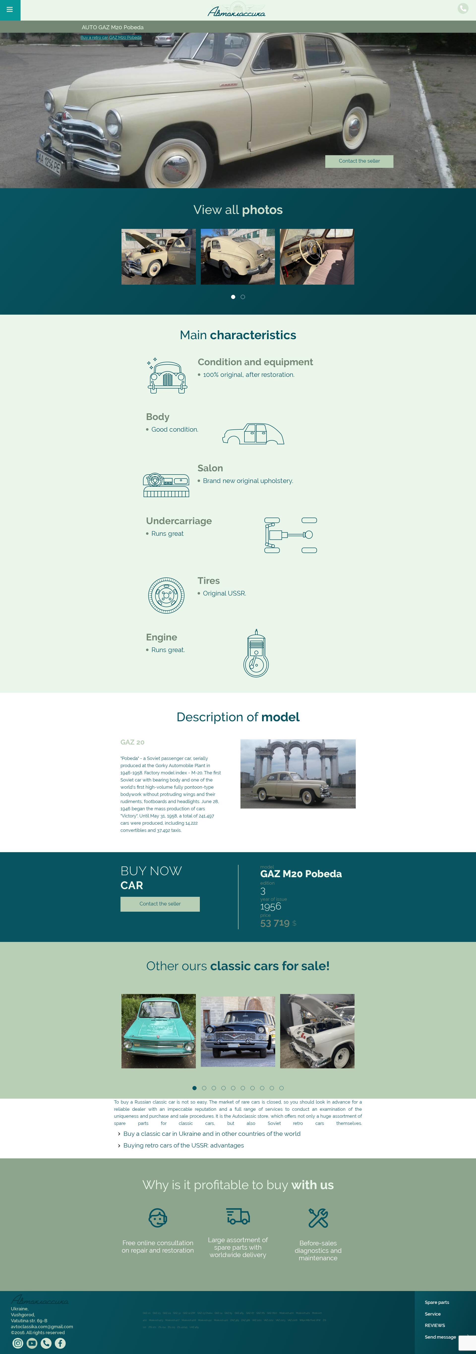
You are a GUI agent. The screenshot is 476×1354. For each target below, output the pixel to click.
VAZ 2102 (268, 1320)
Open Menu (10, 10)
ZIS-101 (152, 1327)
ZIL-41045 (182, 1327)
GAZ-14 (218, 1313)
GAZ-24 (167, 1313)
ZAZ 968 (245, 1320)
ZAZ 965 (234, 1320)
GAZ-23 (157, 1313)
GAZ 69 (229, 1313)
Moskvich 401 (303, 1313)
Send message (440, 1337)
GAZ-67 (250, 1313)
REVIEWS (435, 1325)
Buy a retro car (94, 37)
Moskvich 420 (221, 1320)
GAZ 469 (239, 1313)
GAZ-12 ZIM (189, 1313)
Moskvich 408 (189, 1320)
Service (433, 1314)
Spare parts (437, 1302)
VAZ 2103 (280, 1320)
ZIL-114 (162, 1327)
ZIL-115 (171, 1327)
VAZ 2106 (292, 1320)
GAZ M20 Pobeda (125, 37)
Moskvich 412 (205, 1320)
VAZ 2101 (257, 1320)
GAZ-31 (177, 1313)
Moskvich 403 (156, 1320)
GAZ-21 (146, 1313)
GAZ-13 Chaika (204, 1313)
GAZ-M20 (272, 1313)
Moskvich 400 (286, 1313)
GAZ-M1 (260, 1313)
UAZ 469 (194, 1327)
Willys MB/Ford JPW (310, 1320)
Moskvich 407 (172, 1320)
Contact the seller (359, 161)
